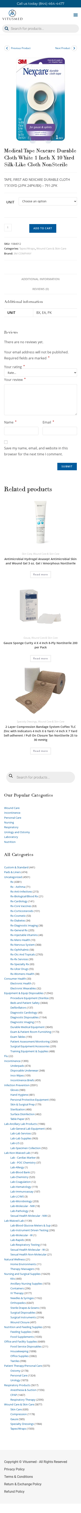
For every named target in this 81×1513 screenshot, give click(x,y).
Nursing (9, 822)
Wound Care (12, 808)
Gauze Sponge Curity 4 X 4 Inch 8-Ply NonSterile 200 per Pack (40, 645)
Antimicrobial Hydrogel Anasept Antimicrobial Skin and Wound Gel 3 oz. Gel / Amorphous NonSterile (40, 561)
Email (48, 422)
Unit (10, 202)
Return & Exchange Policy (23, 1484)
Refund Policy (14, 1492)
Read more (40, 574)
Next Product (62, 48)
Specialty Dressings (27, 721)
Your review (15, 379)
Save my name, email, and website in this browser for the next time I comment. (36, 451)
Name (10, 422)
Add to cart (42, 228)
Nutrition (10, 842)
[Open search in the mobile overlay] (40, 28)
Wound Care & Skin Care (51, 248)
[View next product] (74, 48)
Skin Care (27, 554)
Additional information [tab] (40, 279)
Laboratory (11, 837)
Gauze (26, 638)
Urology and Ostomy (17, 832)
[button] (75, 15)
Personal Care (12, 817)
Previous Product (21, 48)
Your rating (14, 366)
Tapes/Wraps (27, 248)
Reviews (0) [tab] (40, 289)
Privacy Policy (14, 1469)
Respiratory (11, 827)
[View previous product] (7, 48)
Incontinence (12, 813)
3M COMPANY (22, 253)
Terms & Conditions (18, 1477)
